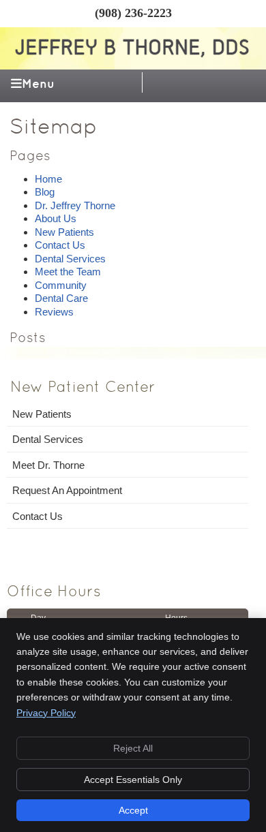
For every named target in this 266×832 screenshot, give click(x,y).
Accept (133, 810)
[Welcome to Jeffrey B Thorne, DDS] (133, 55)
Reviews (54, 312)
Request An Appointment (67, 490)
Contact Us (60, 245)
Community (61, 285)
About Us (55, 218)
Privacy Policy (46, 712)
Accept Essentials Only (133, 779)
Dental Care (61, 298)
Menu (38, 84)
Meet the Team (68, 271)
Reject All (133, 748)
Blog (45, 192)
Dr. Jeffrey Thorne (75, 205)
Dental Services (70, 258)
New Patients (64, 232)
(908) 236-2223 (133, 13)
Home (48, 179)
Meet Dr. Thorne (48, 465)
